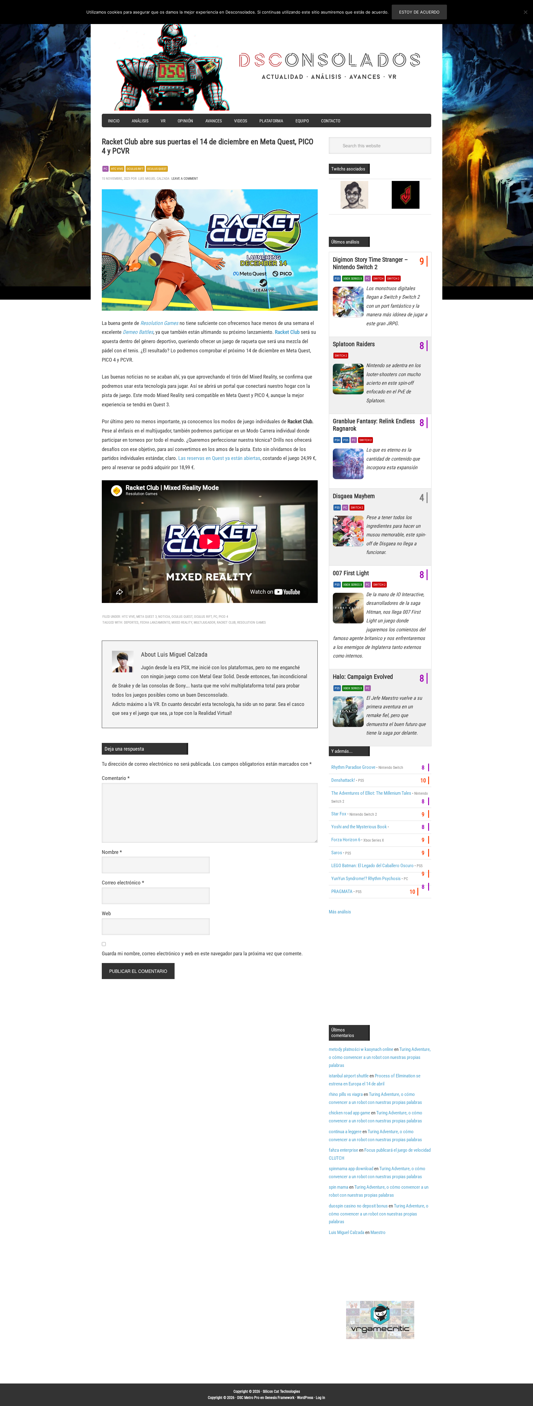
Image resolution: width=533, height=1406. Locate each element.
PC (105, 168)
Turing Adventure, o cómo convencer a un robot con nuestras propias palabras (380, 1057)
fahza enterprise (343, 1150)
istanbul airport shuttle (349, 1076)
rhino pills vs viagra (346, 1094)
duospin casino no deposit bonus (358, 1206)
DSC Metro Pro (248, 1398)
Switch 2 (393, 278)
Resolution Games (159, 323)
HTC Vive (117, 168)
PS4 (337, 440)
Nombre (112, 852)
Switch (378, 278)
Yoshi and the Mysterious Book (359, 827)
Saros (336, 852)
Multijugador (204, 623)
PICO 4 (223, 617)
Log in (320, 1398)
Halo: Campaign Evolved (363, 676)
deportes (131, 623)
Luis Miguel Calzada (346, 1232)
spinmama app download (351, 1168)
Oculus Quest (157, 168)
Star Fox (338, 814)
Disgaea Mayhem (354, 496)
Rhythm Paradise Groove (353, 767)
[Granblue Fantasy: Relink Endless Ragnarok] (349, 465)
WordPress (305, 1398)
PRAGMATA (342, 891)
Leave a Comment (184, 179)
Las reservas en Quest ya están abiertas (219, 458)
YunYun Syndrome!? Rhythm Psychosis (366, 878)
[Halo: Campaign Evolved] (349, 713)
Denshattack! (343, 780)
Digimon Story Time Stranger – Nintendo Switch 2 (370, 263)
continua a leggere (345, 1131)
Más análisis (340, 912)
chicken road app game (349, 1113)
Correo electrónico (123, 882)
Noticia (164, 617)
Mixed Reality (181, 623)
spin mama (338, 1187)
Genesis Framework (279, 1398)
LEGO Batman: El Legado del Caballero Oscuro (372, 865)
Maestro (378, 1232)
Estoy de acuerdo (419, 12)
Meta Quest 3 (146, 617)
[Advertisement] (380, 969)
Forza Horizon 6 (345, 839)
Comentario (116, 778)
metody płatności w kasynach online (361, 1049)
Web (106, 913)
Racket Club (287, 332)
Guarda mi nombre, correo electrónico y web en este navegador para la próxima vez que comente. (202, 953)
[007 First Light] (349, 609)
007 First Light (351, 573)
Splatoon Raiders (354, 344)
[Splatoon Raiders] (349, 380)
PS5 (337, 278)
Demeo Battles (138, 332)
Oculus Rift (135, 168)
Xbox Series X (352, 278)
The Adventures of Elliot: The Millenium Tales (371, 793)
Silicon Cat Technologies (281, 1391)
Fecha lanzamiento (155, 623)
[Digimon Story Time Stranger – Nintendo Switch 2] (349, 303)
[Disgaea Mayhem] (349, 532)
